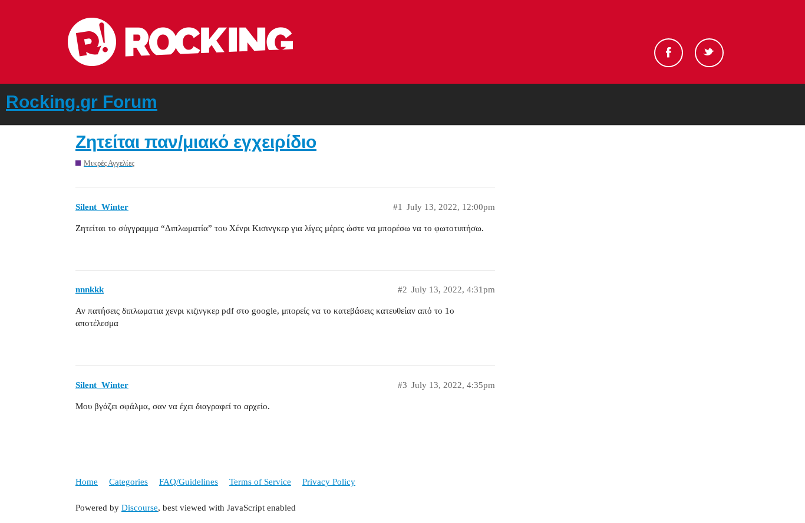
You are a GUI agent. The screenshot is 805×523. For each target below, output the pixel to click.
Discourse (139, 507)
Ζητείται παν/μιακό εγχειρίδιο (195, 142)
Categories (128, 481)
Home (86, 481)
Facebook (668, 52)
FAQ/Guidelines (188, 481)
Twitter (709, 52)
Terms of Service (260, 481)
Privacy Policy (328, 481)
